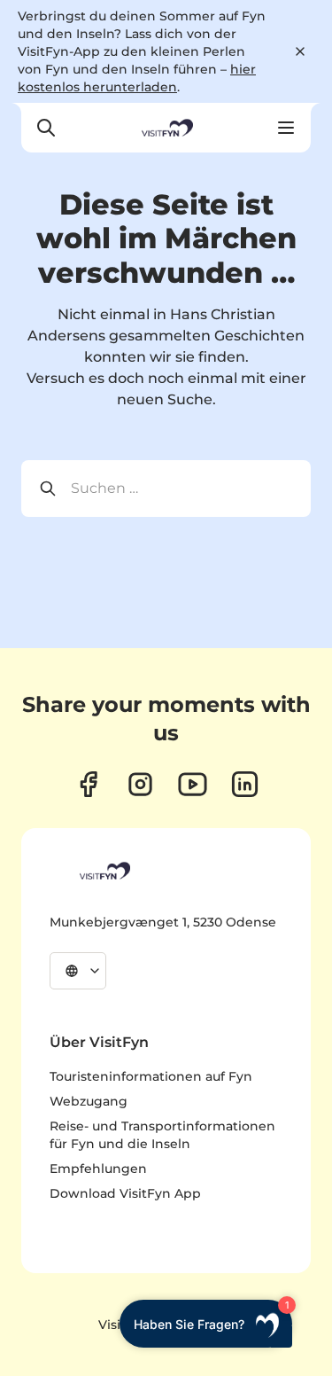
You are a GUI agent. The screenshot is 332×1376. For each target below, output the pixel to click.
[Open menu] (286, 127)
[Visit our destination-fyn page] (244, 784)
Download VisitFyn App (125, 1193)
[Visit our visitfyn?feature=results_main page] (192, 784)
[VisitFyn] (104, 870)
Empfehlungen (98, 1169)
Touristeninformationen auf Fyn (151, 1076)
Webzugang (88, 1101)
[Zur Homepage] (166, 127)
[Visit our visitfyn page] (140, 784)
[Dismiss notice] (300, 51)
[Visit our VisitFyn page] (88, 784)
